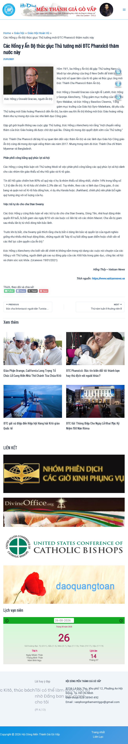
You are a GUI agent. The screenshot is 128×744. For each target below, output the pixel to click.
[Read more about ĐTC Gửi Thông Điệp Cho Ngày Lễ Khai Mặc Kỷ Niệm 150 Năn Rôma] (95, 401)
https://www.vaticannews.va (108, 278)
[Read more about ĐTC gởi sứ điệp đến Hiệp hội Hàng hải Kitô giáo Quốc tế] (33, 401)
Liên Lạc (98, 736)
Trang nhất (98, 732)
